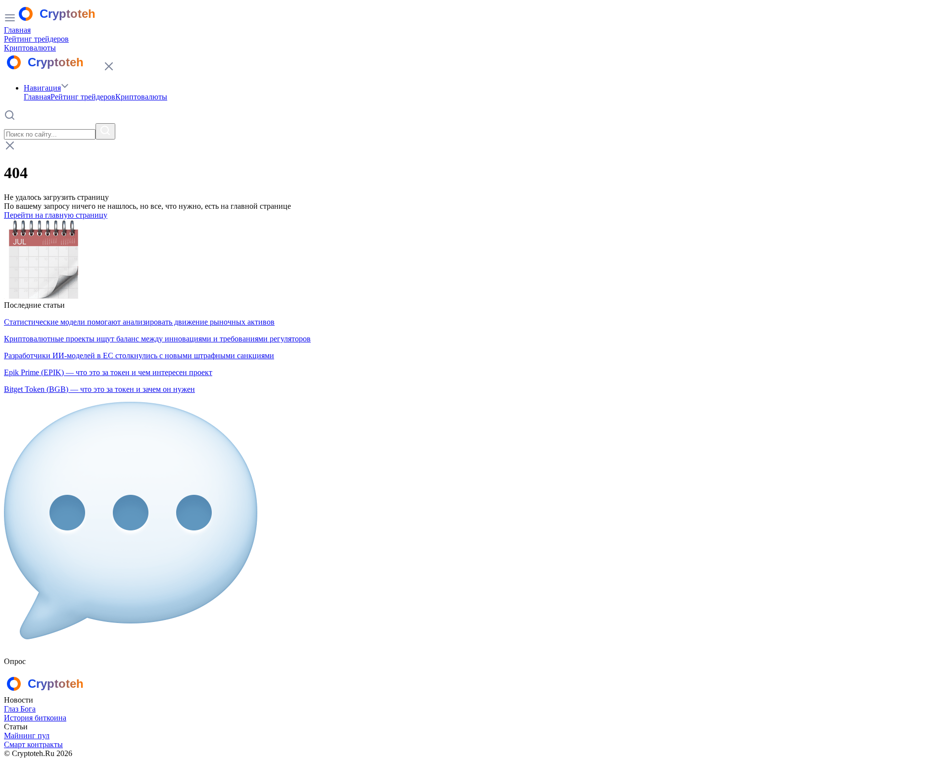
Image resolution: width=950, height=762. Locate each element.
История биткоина (35, 718)
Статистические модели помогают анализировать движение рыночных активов (139, 322)
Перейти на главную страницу (55, 215)
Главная (17, 30)
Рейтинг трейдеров (36, 39)
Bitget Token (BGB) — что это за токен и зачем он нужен (99, 389)
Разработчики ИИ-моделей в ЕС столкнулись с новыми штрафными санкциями (139, 355)
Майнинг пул (26, 735)
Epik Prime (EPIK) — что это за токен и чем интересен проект (108, 372)
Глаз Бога (20, 709)
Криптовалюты (30, 48)
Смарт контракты (33, 744)
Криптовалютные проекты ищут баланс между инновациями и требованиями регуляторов (157, 338)
